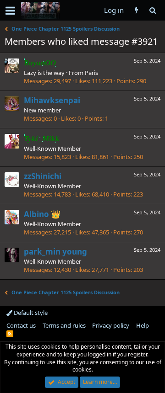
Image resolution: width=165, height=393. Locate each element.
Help (142, 325)
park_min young (55, 251)
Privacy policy (110, 325)
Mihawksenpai (52, 100)
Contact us (21, 325)
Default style (30, 312)
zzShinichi (42, 176)
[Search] (152, 10)
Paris (91, 73)
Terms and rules (64, 325)
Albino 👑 (42, 214)
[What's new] (136, 10)
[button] (10, 10)
